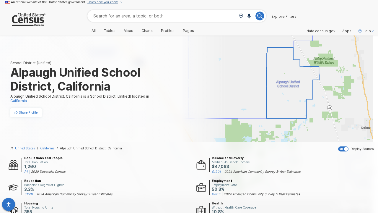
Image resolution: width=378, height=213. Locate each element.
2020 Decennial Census (48, 171)
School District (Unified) (30, 63)
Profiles (168, 31)
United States (25, 148)
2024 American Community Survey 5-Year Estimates (262, 171)
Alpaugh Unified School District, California (91, 148)
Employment (222, 181)
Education (32, 181)
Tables (109, 31)
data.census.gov (321, 31)
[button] (241, 16)
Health (217, 203)
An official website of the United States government (48, 2)
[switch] (357, 149)
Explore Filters (283, 16)
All (94, 31)
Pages (188, 31)
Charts (147, 31)
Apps (346, 31)
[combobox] (176, 16)
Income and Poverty (228, 158)
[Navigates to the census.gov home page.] (22, 24)
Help (367, 31)
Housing (31, 203)
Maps (128, 31)
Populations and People (43, 158)
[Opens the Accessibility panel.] (8, 204)
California (47, 148)
